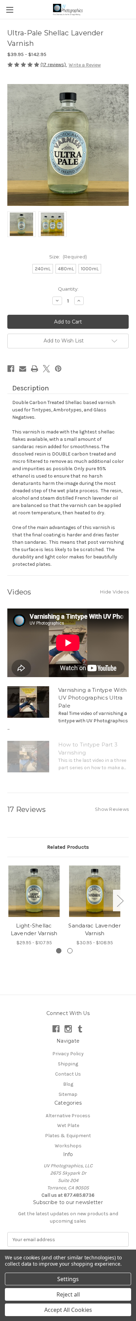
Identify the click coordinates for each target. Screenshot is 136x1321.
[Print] (34, 369)
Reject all (68, 1294)
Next (120, 900)
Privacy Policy (68, 1054)
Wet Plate (68, 1125)
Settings (68, 1279)
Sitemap (68, 1094)
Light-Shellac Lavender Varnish (34, 929)
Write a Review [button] (85, 65)
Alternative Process (68, 1116)
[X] (46, 369)
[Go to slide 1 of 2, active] (58, 950)
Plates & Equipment (68, 1136)
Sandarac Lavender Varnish (94, 929)
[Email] (22, 369)
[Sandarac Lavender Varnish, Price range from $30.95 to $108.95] (94, 891)
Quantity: (68, 289)
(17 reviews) (53, 65)
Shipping (68, 1064)
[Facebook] (10, 369)
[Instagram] (68, 1029)
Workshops (68, 1146)
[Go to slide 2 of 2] (70, 950)
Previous (9, 900)
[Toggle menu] (9, 9)
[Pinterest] (58, 369)
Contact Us (68, 1074)
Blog (68, 1084)
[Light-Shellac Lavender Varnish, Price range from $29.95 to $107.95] (34, 891)
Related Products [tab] (68, 847)
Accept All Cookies (68, 1310)
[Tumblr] (80, 1029)
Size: (68, 256)
